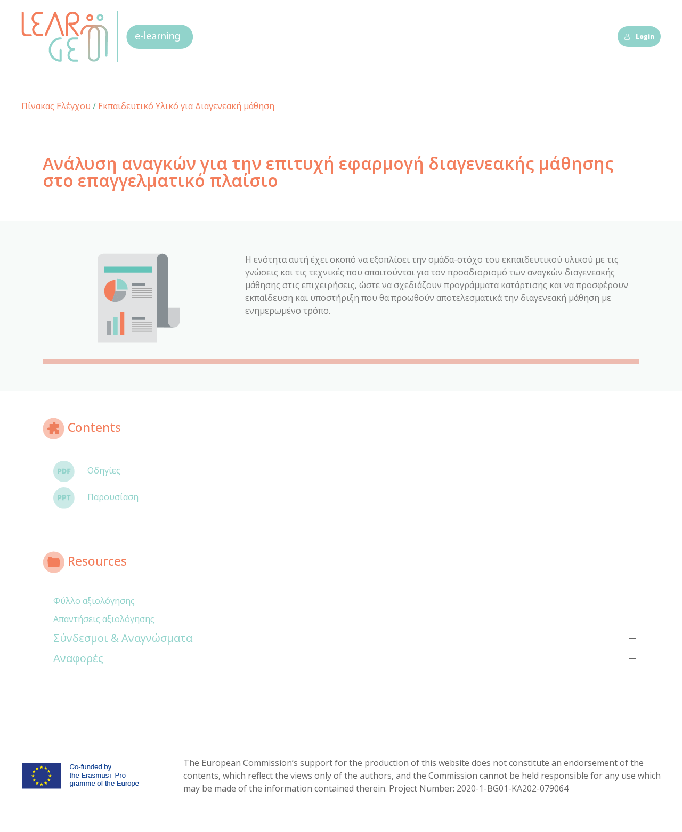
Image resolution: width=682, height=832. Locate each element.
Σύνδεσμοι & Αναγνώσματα (122, 638)
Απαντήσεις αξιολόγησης (104, 619)
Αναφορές (78, 658)
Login (645, 36)
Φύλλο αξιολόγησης (94, 601)
